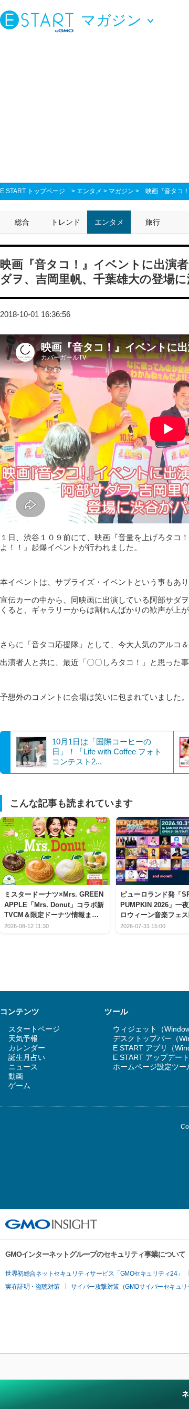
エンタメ (89, 191)
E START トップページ (32, 191)
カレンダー (26, 1048)
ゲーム (19, 1085)
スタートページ (34, 1029)
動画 (15, 1076)
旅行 (152, 222)
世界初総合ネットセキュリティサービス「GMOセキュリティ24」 (94, 1273)
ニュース (23, 1067)
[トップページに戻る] (39, 21)
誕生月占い (26, 1057)
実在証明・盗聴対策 (32, 1286)
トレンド (65, 222)
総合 (22, 222)
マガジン (121, 191)
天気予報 (23, 1038)
